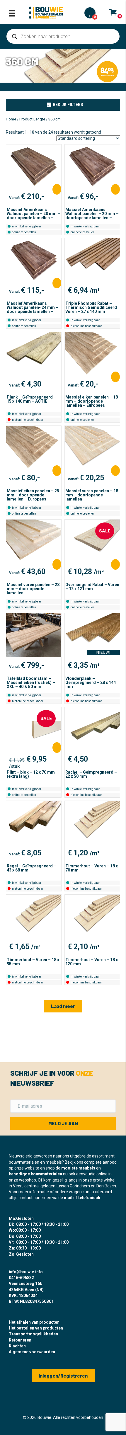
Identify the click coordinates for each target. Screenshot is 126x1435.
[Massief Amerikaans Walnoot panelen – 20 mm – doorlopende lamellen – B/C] (92, 166)
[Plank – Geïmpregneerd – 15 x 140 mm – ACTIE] (33, 354)
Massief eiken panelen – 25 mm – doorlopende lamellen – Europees (33, 494)
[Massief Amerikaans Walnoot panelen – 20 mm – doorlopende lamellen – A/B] (33, 166)
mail (68, 1197)
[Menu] (12, 13)
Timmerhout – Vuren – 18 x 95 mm (33, 961)
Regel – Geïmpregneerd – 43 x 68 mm (31, 868)
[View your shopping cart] (113, 12)
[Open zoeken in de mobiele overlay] (63, 36)
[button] (63, 104)
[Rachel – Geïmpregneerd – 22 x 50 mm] (92, 729)
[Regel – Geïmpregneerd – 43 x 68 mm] (33, 823)
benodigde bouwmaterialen (35, 1174)
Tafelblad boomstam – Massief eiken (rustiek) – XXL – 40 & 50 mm (31, 682)
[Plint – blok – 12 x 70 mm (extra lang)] (33, 729)
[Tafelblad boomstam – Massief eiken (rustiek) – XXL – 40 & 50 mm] (33, 635)
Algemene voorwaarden (32, 1351)
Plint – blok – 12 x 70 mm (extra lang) (31, 774)
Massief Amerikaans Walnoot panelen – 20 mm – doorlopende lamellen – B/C (92, 215)
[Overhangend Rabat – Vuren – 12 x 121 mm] (92, 542)
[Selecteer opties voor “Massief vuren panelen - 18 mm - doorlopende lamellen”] (115, 470)
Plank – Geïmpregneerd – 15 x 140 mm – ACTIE (31, 399)
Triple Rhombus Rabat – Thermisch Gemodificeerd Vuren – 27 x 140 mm (91, 307)
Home (11, 119)
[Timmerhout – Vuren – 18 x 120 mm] (92, 917)
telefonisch (89, 1197)
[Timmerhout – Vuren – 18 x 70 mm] (92, 823)
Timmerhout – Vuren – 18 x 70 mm (91, 868)
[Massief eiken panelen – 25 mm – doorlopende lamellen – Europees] (33, 448)
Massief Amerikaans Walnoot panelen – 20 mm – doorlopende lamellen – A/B (33, 215)
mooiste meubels (78, 1168)
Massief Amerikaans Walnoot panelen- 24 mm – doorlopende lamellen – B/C (32, 309)
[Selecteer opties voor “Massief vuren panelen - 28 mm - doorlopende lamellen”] (56, 564)
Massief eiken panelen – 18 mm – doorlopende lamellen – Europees (91, 401)
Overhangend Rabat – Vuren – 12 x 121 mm (92, 586)
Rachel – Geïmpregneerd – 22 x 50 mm (91, 774)
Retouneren (20, 1340)
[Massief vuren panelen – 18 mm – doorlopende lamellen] (92, 448)
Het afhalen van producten (34, 1322)
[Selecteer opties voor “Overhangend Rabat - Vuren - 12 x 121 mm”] (115, 564)
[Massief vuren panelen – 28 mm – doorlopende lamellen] (33, 542)
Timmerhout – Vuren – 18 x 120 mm (91, 961)
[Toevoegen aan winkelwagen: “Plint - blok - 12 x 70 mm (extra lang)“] (56, 747)
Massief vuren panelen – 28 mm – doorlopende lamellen (33, 588)
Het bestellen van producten (36, 1328)
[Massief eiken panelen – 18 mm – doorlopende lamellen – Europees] (92, 354)
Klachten (17, 1346)
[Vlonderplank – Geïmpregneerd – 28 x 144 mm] (92, 635)
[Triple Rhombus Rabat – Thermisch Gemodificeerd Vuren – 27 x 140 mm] (92, 260)
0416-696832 (21, 1277)
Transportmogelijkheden (33, 1334)
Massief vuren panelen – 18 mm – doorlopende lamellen (91, 494)
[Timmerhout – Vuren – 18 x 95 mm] (33, 917)
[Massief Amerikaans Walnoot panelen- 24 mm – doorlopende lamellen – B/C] (33, 260)
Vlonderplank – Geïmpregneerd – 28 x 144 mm (90, 682)
